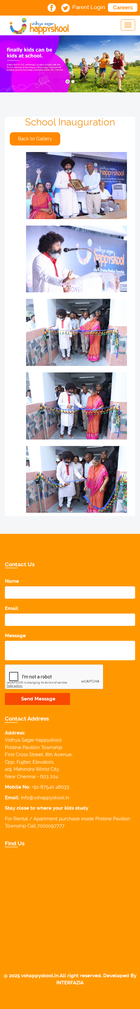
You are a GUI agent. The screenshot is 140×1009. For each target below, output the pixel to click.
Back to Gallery (35, 139)
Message (15, 636)
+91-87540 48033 (50, 787)
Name (12, 581)
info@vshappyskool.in (45, 798)
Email (11, 608)
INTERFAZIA (70, 983)
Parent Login (88, 7)
